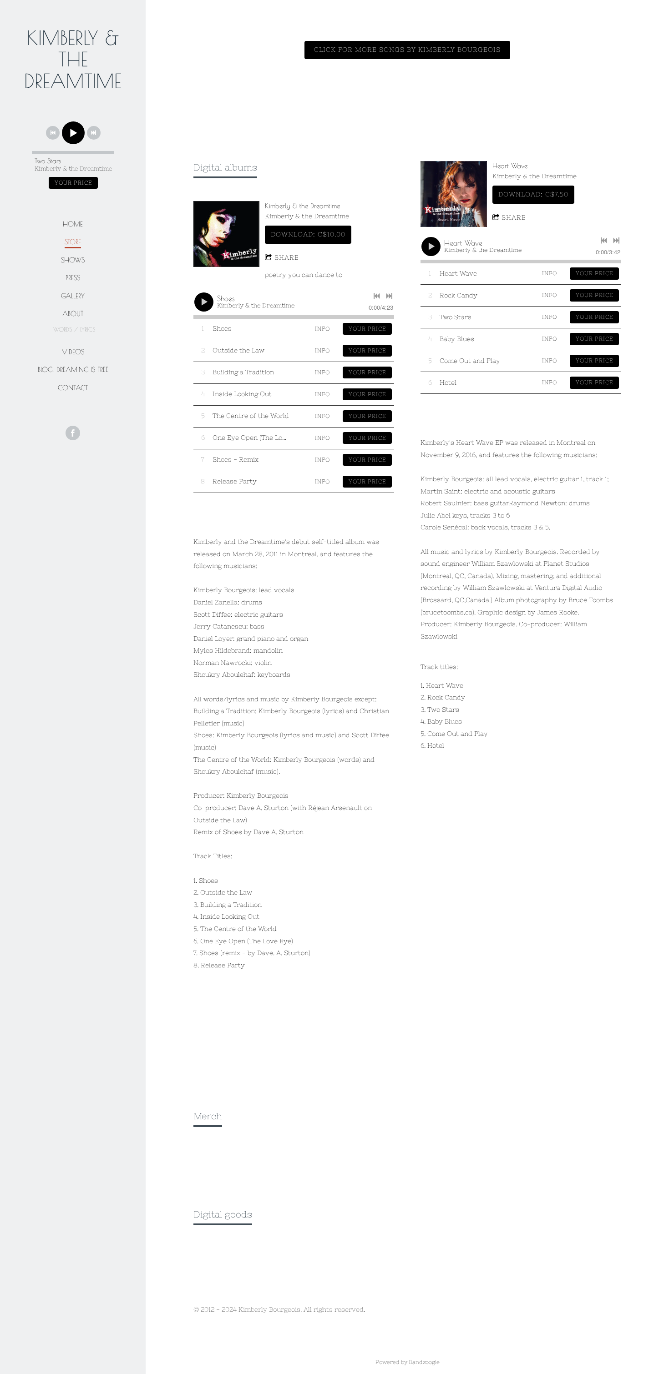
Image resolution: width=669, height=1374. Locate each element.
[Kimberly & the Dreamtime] (226, 234)
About (72, 313)
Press (73, 278)
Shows (73, 260)
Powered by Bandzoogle (407, 1362)
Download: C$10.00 (308, 234)
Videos (73, 352)
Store (73, 242)
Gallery (73, 296)
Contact (73, 388)
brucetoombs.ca (447, 612)
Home (73, 224)
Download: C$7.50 (533, 194)
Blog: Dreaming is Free (73, 369)
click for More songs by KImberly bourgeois (407, 49)
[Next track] (94, 133)
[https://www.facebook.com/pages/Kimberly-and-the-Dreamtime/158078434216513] (73, 433)
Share (286, 257)
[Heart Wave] (454, 194)
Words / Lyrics (74, 329)
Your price (73, 183)
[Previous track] (53, 133)
